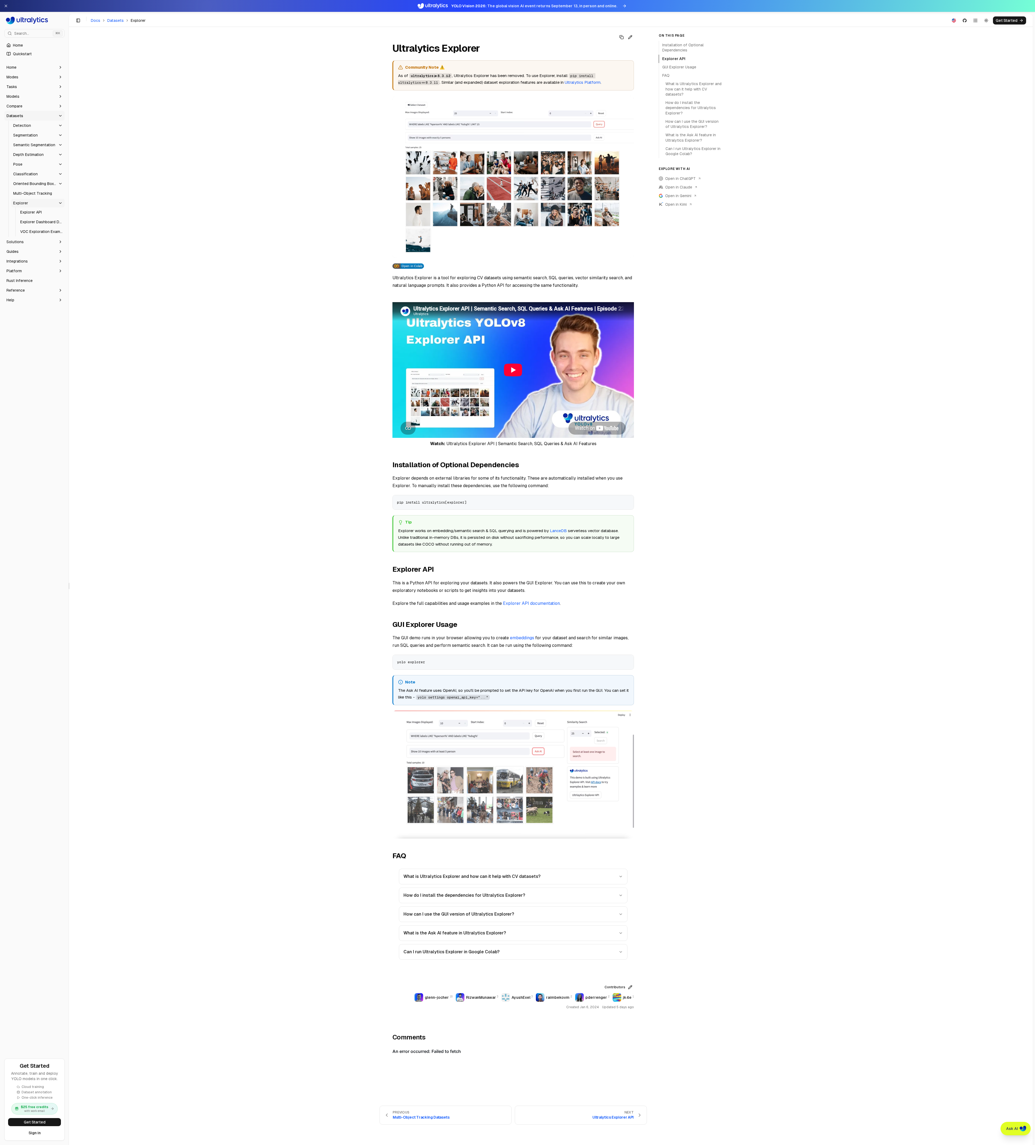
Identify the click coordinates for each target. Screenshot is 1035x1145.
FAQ (666, 75)
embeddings (522, 637)
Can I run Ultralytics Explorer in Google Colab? (451, 951)
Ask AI (1012, 1128)
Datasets (115, 20)
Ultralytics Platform (583, 82)
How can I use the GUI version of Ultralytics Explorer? (458, 914)
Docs (95, 20)
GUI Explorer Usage (679, 67)
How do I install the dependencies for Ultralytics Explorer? (464, 895)
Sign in (35, 1133)
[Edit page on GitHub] (630, 37)
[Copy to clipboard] (628, 501)
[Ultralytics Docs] (34, 20)
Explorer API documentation (531, 603)
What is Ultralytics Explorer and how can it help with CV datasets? (471, 876)
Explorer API (673, 59)
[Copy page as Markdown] (621, 37)
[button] (34, 67)
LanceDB (558, 530)
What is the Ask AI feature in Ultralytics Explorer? (454, 932)
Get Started (35, 1122)
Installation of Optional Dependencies (683, 47)
